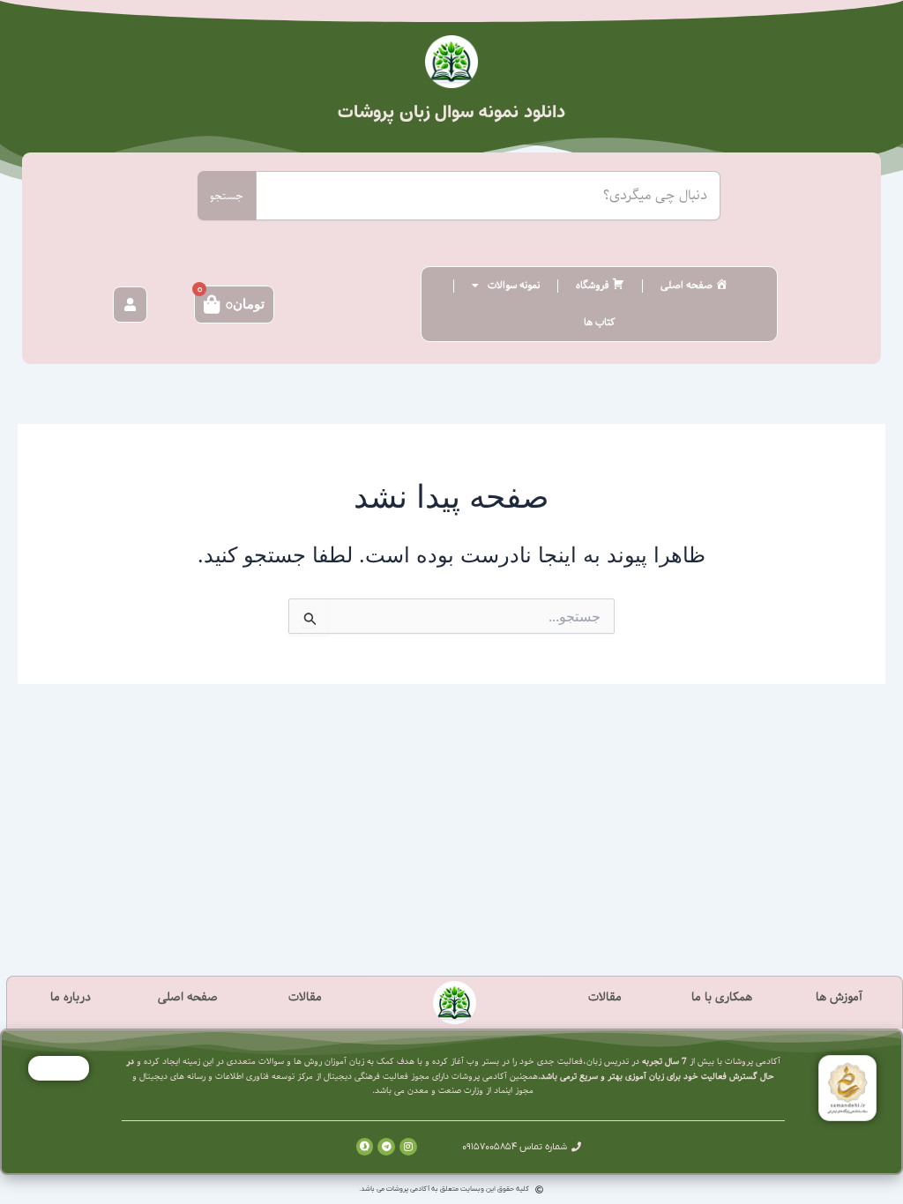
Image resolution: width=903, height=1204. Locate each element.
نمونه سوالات (514, 285)
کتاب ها (600, 322)
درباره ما (70, 997)
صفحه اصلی (188, 997)
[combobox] (488, 195)
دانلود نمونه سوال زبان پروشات (451, 112)
